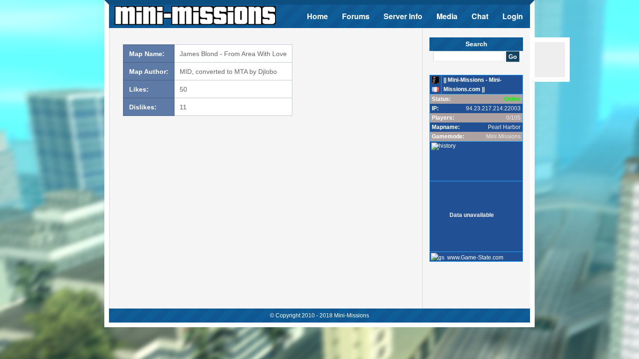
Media (446, 16)
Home (317, 16)
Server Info (403, 16)
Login (512, 16)
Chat (480, 16)
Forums (356, 16)
